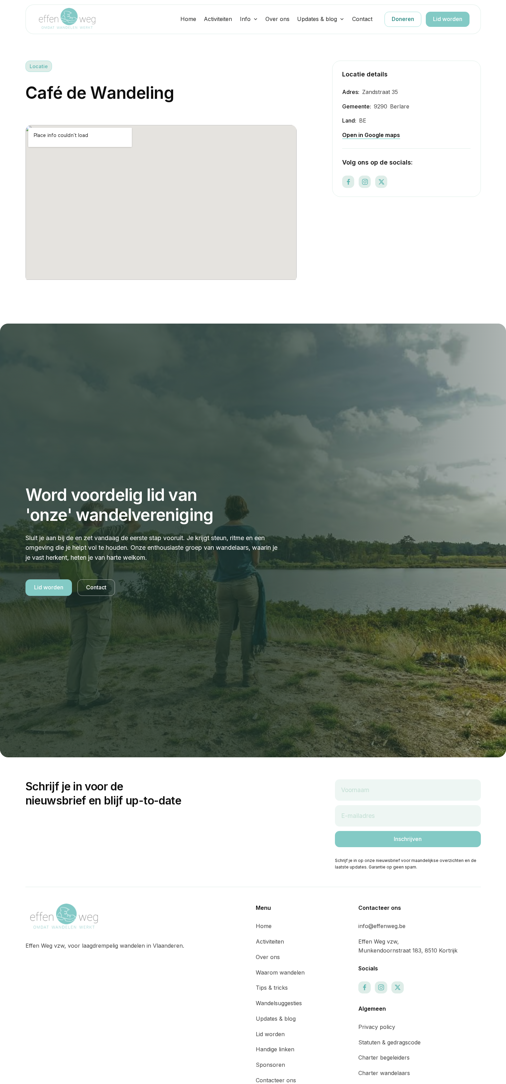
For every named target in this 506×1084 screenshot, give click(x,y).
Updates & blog (317, 18)
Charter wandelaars (384, 1073)
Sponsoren (270, 1064)
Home (188, 18)
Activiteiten (218, 18)
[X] (381, 182)
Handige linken (275, 1049)
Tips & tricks (272, 987)
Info (245, 18)
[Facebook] (348, 182)
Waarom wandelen (280, 972)
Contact (362, 18)
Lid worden (447, 18)
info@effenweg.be (381, 926)
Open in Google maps (371, 134)
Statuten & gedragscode (389, 1042)
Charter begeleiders (384, 1057)
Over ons (277, 18)
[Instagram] (365, 182)
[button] (249, 19)
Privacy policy (376, 1026)
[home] (67, 19)
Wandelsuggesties (279, 1003)
